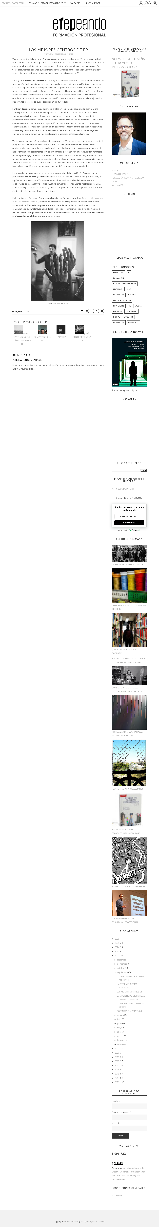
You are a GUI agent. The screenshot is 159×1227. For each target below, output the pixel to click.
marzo (120, 1036)
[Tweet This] (87, 311)
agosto (120, 1015)
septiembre (122, 972)
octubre (121, 968)
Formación (118, 278)
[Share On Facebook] (92, 311)
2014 (117, 1078)
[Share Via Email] (102, 311)
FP (16, 311)
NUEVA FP (132, 294)
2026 (117, 938)
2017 (117, 1065)
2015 (117, 1073)
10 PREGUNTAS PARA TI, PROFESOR (128, 886)
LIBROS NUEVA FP (92, 3)
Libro (128, 289)
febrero (121, 1040)
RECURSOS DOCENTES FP (13, 3)
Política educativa (122, 300)
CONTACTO (75, 3)
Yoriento (43, 180)
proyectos (133, 322)
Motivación (118, 294)
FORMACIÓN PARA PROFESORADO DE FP (47, 3)
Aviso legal (117, 1195)
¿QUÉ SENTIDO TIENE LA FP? (82, 337)
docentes (128, 317)
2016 (117, 1069)
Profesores (23, 311)
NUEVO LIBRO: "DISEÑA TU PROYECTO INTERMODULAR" (128, 63)
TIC (129, 306)
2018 (117, 1061)
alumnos (117, 311)
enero (120, 1044)
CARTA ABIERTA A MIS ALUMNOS (127, 564)
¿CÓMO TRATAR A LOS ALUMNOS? (128, 789)
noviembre (122, 963)
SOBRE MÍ (116, 170)
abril (119, 1032)
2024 (117, 947)
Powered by (123, 530)
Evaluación (118, 272)
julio (119, 1019)
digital (116, 317)
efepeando (68, 1221)
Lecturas (117, 289)
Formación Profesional (124, 283)
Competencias (127, 267)
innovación (118, 322)
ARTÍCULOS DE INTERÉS (123, 489)
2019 (117, 1057)
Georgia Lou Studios (95, 1221)
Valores (138, 306)
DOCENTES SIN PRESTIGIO (129, 1011)
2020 (117, 1052)
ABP (115, 267)
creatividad (131, 311)
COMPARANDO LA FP (42, 339)
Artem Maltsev (57, 304)
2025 (117, 943)
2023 (117, 951)
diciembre (122, 959)
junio (119, 1023)
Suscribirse (129, 522)
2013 (117, 1082)
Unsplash (66, 304)
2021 (117, 1048)
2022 (117, 955)
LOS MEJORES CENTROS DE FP (131, 991)
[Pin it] (97, 311)
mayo (120, 1027)
